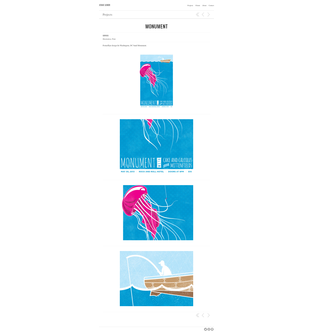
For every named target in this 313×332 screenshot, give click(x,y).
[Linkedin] (212, 329)
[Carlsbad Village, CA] (203, 14)
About (204, 5)
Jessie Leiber (104, 5)
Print (114, 39)
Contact (211, 5)
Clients (197, 5)
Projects (190, 5)
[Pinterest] (209, 329)
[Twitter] (205, 329)
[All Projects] (198, 14)
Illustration (107, 39)
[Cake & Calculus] (208, 14)
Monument (156, 26)
